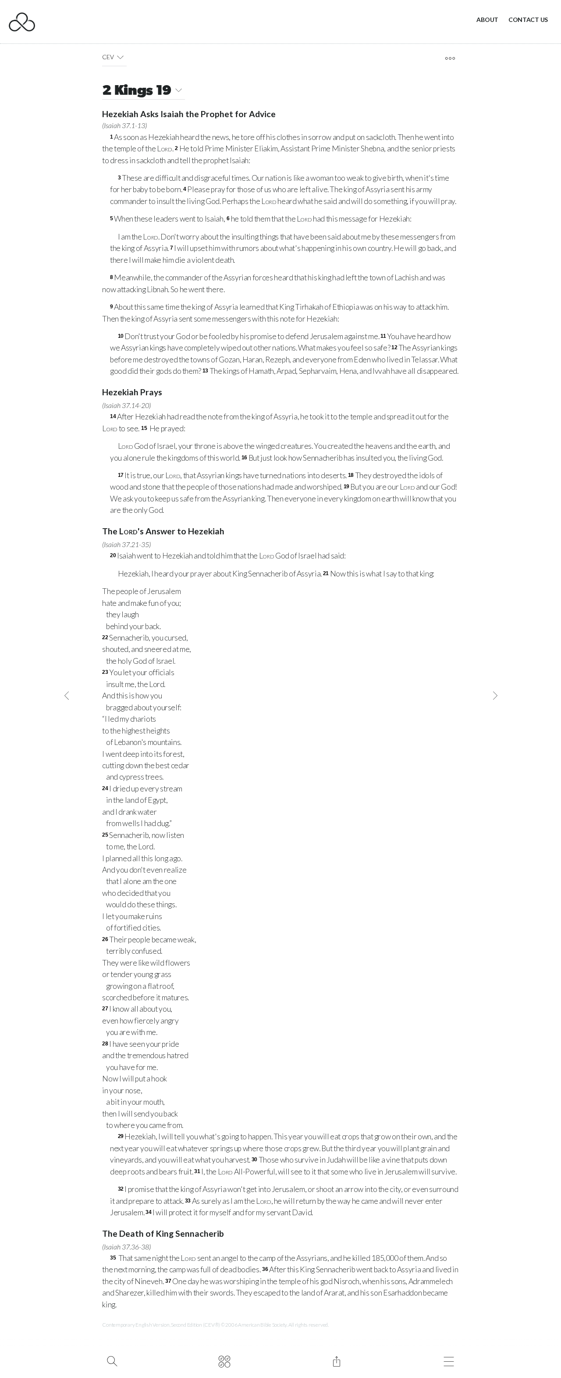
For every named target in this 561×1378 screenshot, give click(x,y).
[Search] (112, 1360)
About (487, 19)
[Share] (336, 1360)
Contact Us (528, 19)
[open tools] (449, 58)
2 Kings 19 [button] (137, 91)
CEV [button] (108, 57)
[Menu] (448, 1360)
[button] (120, 57)
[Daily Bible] (224, 1360)
